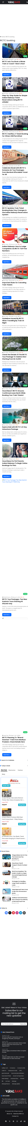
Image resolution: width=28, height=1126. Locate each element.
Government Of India (6, 1076)
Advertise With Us (18, 1113)
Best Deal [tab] (4, 770)
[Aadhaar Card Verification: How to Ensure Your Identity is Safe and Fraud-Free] (6, 899)
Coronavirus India (21, 1068)
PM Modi (22, 1078)
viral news (7, 1081)
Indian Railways (5, 1078)
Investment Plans (14, 1078)
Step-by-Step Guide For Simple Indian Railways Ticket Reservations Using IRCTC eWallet (14, 98)
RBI (2, 1081)
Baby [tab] (3, 774)
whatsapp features (6, 1083)
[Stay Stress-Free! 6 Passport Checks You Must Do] (6, 864)
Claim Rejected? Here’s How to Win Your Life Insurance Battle (20, 891)
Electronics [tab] (12, 770)
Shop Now (22, 805)
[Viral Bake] (14, 2)
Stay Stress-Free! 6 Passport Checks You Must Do (19, 865)
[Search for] (27, 2)
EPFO (20, 1070)
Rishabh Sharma (6, 597)
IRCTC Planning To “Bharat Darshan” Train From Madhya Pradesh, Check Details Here (14, 739)
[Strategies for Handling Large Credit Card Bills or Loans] (6, 882)
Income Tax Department (18, 1076)
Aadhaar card (5, 1068)
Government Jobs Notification (17, 1073)
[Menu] (3, 2)
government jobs (5, 1073)
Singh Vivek (5, 735)
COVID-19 (4, 1070)
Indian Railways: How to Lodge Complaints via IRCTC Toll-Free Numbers (14, 248)
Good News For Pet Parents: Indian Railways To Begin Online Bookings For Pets (14, 463)
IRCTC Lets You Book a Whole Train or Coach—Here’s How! (13, 62)
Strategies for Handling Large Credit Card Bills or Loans (19, 883)
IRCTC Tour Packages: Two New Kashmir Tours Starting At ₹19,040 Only (14, 601)
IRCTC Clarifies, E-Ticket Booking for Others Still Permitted (15, 135)
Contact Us (15, 1116)
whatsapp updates (16, 1083)
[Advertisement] (14, 20)
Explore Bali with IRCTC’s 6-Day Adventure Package (14, 428)
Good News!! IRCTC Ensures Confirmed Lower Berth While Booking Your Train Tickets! (13, 393)
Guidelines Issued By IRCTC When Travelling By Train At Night (13, 320)
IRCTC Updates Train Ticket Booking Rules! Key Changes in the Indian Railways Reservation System (15, 211)
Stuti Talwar (5, 59)
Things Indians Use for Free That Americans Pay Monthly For (19, 857)
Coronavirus (12, 1068)
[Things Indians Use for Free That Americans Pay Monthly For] (6, 856)
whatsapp (14, 1081)
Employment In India (12, 1070)
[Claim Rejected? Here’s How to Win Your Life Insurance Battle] (6, 891)
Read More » (6, 74)
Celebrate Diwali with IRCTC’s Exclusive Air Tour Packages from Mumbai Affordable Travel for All (14, 171)
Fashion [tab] (20, 770)
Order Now (6, 785)
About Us (9, 1113)
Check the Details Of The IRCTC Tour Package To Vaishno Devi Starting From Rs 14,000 (14, 357)
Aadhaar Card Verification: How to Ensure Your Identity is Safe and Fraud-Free (20, 899)
